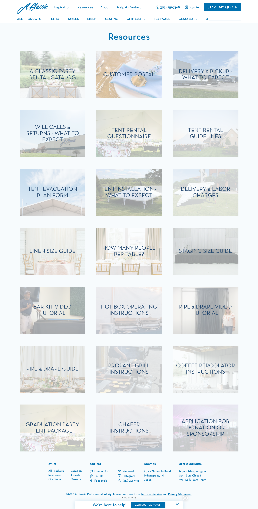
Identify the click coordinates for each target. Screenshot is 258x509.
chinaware (136, 19)
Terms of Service (151, 494)
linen (92, 19)
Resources (85, 7)
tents (54, 19)
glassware (188, 19)
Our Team (54, 479)
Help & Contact (129, 7)
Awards (75, 475)
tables (73, 19)
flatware (162, 19)
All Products (56, 470)
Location (76, 470)
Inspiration (62, 7)
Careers (76, 479)
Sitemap (132, 498)
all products (29, 19)
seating (111, 19)
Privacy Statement (180, 494)
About (105, 7)
